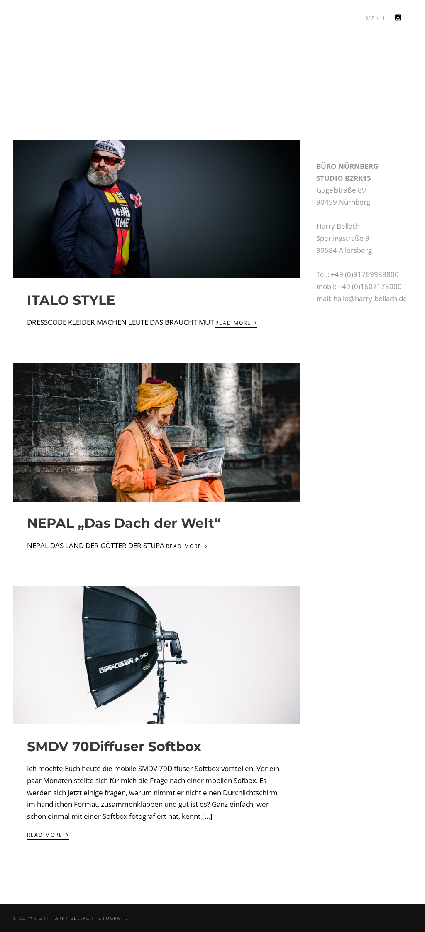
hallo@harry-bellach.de (370, 298)
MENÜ (375, 18)
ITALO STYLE (71, 300)
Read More (236, 322)
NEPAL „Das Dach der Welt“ (124, 523)
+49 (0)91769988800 (365, 274)
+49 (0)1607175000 (370, 286)
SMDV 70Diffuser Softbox (114, 746)
